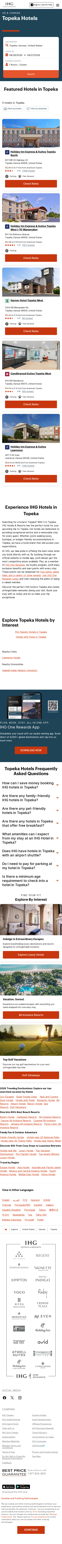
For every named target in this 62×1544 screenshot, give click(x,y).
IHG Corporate (39, 1441)
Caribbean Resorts (27, 1117)
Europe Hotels (7, 1167)
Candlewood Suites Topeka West (31, 373)
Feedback (7, 1462)
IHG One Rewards (15, 564)
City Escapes (7, 1096)
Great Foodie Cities (26, 1096)
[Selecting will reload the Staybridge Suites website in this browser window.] (42, 1353)
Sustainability (8, 1436)
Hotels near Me (8, 1150)
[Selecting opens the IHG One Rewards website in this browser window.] (31, 1376)
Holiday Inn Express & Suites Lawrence (28, 449)
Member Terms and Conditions (11, 1446)
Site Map (36, 1456)
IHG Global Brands (11, 1419)
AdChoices (37, 1445)
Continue (31, 1529)
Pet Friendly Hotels (26, 1154)
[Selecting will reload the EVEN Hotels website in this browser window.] (42, 1316)
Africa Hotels (48, 1174)
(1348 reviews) (28, 171)
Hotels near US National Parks (43, 1137)
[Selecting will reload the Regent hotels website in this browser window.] (42, 1255)
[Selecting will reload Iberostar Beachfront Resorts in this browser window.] (19, 1316)
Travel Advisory (39, 1432)
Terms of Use (8, 1451)
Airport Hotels (18, 1103)
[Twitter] (12, 1398)
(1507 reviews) (28, 245)
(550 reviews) (28, 391)
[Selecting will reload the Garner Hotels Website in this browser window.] (19, 1341)
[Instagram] (20, 1398)
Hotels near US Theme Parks (16, 1140)
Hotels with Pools (25, 1100)
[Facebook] (5, 1398)
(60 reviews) (27, 318)
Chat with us (8, 1428)
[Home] (5, 1229)
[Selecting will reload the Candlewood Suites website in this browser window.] (42, 1365)
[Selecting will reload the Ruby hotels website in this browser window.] (42, 1292)
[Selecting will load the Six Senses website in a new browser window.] (19, 1255)
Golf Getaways (18, 1107)
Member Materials (10, 1441)
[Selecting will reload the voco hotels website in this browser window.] (19, 1292)
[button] (57, 4)
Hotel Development (41, 1419)
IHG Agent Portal (10, 1423)
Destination (11, 41)
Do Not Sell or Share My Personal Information (13, 1457)
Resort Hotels (34, 1103)
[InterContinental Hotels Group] (9, 4)
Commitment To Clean (43, 1436)
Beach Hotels (7, 1117)
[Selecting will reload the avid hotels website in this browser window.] (42, 1341)
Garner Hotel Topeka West (27, 300)
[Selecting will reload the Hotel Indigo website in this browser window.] (42, 1279)
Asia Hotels (23, 1167)
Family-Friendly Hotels (12, 1137)
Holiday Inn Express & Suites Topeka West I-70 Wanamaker (33, 228)
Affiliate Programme (41, 1423)
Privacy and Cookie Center (45, 1451)
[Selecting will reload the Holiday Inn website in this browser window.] (42, 1328)
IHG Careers (8, 1415)
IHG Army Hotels (10, 1432)
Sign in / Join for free (43, 5)
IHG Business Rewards (43, 1428)
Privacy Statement (39, 1516)
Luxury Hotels (26, 1150)
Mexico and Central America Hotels (28, 1170)
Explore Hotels (39, 1415)
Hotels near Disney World (47, 1140)
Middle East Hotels (28, 1174)
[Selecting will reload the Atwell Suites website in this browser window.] (19, 1353)
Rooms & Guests (13, 60)
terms (35, 1511)
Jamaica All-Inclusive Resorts (26, 1124)
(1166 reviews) (28, 466)
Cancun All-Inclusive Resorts (16, 1120)
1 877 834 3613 (37, 1473)
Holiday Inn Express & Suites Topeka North (33, 154)
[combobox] (12, 108)
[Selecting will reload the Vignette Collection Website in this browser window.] (42, 1267)
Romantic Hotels (46, 1100)
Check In (9, 51)
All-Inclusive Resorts (50, 1117)
